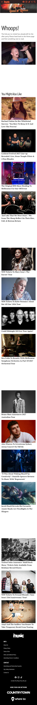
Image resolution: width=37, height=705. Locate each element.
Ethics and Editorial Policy (10, 654)
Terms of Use (7, 651)
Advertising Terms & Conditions (11, 658)
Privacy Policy (7, 648)
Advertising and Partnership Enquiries (13, 666)
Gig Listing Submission (9, 669)
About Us (6, 645)
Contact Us (6, 672)
